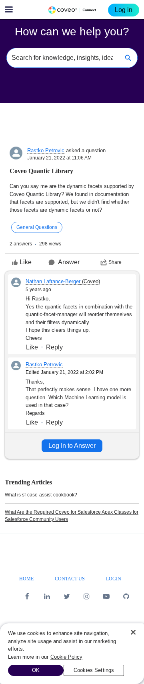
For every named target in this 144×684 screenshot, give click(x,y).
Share (115, 262)
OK (36, 670)
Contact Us (70, 579)
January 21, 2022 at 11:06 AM (59, 158)
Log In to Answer (72, 445)
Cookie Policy (66, 657)
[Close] (133, 632)
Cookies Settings (94, 670)
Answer (69, 262)
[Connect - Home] (72, 10)
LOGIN (113, 579)
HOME (26, 579)
